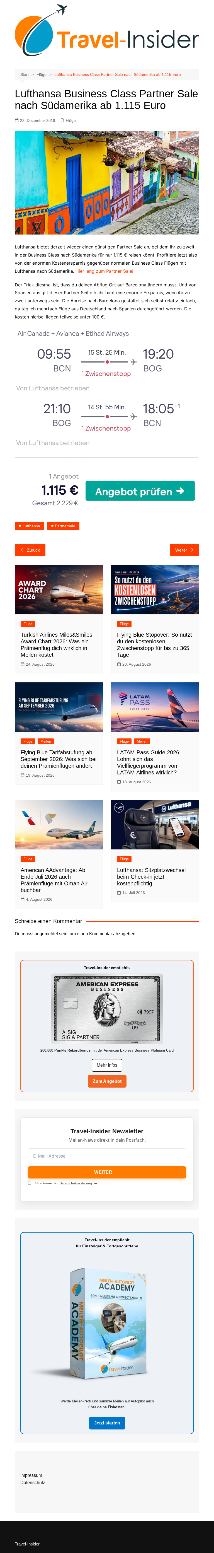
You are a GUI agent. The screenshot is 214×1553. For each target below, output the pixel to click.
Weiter (181, 550)
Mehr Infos (107, 1065)
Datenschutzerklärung (76, 1183)
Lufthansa (31, 526)
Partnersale (65, 526)
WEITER (107, 1172)
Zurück (33, 550)
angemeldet (46, 933)
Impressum (31, 1475)
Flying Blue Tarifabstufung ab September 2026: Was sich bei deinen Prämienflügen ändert (58, 759)
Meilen (45, 741)
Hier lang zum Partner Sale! (103, 271)
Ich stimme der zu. (66, 1183)
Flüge (71, 120)
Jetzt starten (107, 1423)
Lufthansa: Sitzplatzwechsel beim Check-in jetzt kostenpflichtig (151, 877)
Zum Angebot (107, 1081)
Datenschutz (32, 1482)
